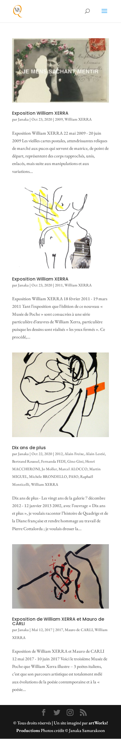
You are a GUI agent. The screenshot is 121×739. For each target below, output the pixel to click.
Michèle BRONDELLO (48, 476)
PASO (74, 476)
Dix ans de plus (29, 447)
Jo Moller (49, 468)
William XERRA (78, 119)
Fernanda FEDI (53, 461)
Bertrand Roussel (25, 461)
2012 (59, 453)
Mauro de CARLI (79, 629)
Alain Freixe (74, 453)
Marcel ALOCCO (73, 468)
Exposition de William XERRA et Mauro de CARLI (58, 621)
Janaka (23, 119)
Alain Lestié (95, 453)
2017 (59, 629)
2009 (59, 119)
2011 (59, 285)
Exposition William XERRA (40, 113)
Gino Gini (75, 461)
